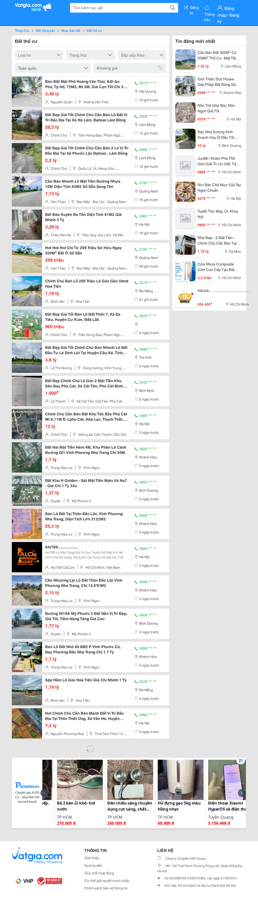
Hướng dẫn (93, 865)
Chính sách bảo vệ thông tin (106, 887)
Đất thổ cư (94, 30)
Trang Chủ (22, 30)
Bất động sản (45, 30)
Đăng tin (194, 8)
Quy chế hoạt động (99, 872)
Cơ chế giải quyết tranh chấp (106, 880)
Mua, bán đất (70, 30)
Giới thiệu (92, 857)
